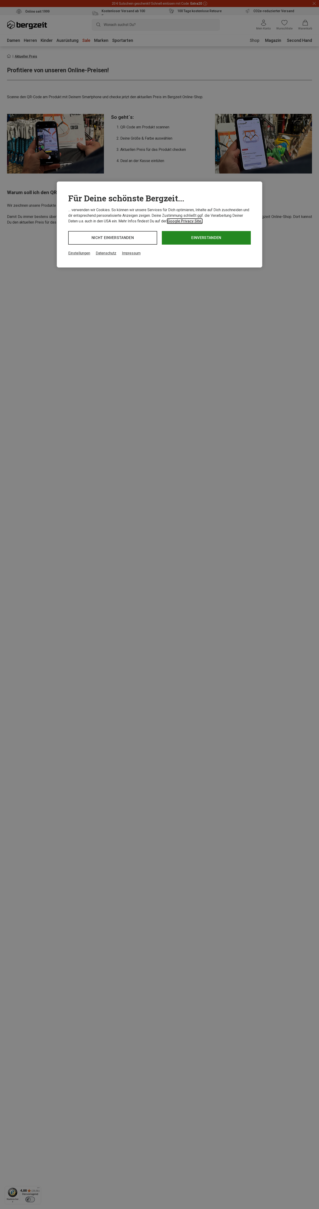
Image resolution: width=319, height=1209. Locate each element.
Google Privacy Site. (184, 221)
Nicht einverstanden (113, 237)
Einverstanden (206, 237)
